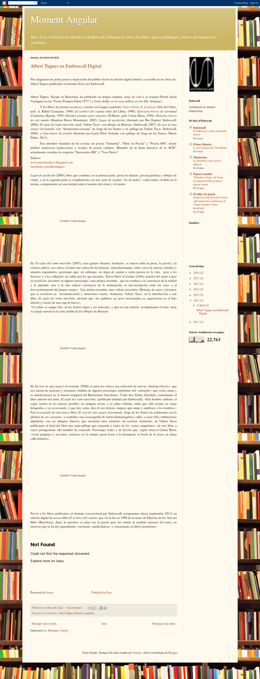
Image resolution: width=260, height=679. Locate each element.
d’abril (201, 305)
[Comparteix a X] (97, 608)
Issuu (49, 592)
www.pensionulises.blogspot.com (51, 162)
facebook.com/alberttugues (47, 166)
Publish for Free (101, 592)
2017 (196, 278)
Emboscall (199, 127)
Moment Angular (64, 19)
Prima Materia (202, 144)
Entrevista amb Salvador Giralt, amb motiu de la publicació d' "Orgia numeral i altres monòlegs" (210, 202)
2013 (196, 295)
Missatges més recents (43, 623)
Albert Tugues (66, 613)
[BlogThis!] (94, 608)
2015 (196, 284)
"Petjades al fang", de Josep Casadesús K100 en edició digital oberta (208, 180)
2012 (196, 300)
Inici (104, 623)
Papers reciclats (202, 174)
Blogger (172, 652)
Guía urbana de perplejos (139, 107)
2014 (196, 289)
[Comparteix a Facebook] (101, 608)
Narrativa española (84, 613)
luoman (137, 652)
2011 (196, 322)
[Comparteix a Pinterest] (105, 608)
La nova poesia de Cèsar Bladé (210, 147)
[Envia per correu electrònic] (90, 608)
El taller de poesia (204, 194)
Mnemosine (200, 157)
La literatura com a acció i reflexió (207, 162)
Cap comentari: (74, 607)
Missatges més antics (164, 623)
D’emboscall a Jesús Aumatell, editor (210, 132)
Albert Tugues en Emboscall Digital (66, 66)
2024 (196, 273)
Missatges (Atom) (58, 630)
